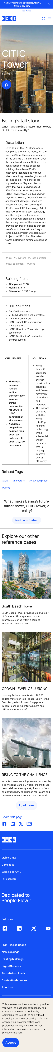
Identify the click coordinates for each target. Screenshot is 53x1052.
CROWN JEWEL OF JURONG (25, 689)
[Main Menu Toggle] (49, 19)
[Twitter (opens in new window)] (34, 927)
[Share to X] (21, 823)
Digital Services (11, 966)
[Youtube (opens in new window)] (48, 927)
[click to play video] (6, 85)
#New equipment (38, 480)
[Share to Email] (29, 823)
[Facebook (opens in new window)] (5, 927)
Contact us (8, 864)
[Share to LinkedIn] (12, 823)
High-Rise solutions (14, 944)
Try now (26, 6)
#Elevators (19, 480)
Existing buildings (13, 959)
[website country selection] (43, 18)
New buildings (10, 951)
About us (7, 987)
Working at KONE (11, 871)
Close (49, 4)
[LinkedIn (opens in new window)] (19, 927)
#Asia (5, 480)
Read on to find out (27, 520)
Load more (26, 805)
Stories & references (14, 980)
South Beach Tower (17, 606)
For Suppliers (9, 878)
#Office (6, 487)
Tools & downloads (13, 973)
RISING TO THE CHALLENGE (24, 775)
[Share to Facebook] (4, 823)
